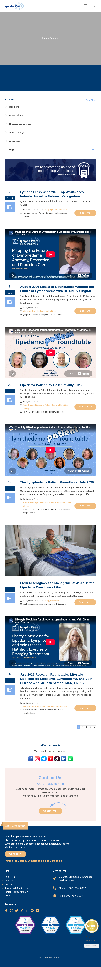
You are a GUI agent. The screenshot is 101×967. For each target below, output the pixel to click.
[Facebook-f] (6, 910)
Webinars (14, 107)
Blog (11, 149)
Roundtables (16, 115)
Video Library (16, 132)
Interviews (14, 141)
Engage (54, 38)
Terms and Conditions (16, 888)
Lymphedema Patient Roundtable (50, 502)
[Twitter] (16, 910)
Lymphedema (38, 311)
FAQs (7, 895)
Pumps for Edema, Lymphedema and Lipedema (33, 860)
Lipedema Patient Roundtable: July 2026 (51, 385)
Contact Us (11, 884)
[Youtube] (37, 910)
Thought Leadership (20, 124)
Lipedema (54, 600)
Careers (9, 880)
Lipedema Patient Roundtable (48, 405)
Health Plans (11, 876)
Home (44, 38)
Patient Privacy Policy (16, 892)
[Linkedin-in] (27, 910)
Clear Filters (91, 100)
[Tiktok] (22, 910)
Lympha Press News (59, 209)
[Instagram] (11, 910)
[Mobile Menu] (85, 6)
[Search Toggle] (94, 6)
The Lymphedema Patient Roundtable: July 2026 (57, 482)
